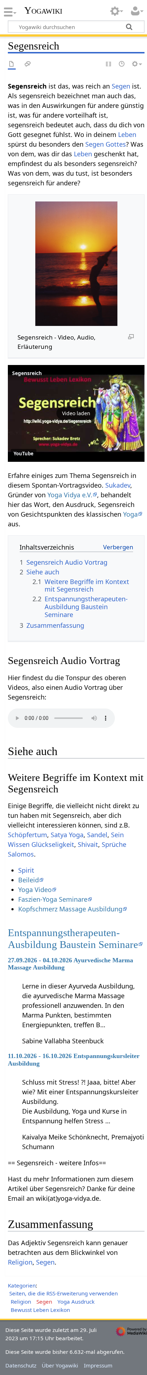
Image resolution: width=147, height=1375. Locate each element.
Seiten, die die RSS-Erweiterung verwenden (63, 1293)
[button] (76, 413)
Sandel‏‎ (97, 834)
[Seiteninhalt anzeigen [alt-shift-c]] (12, 64)
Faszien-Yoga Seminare (52, 899)
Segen (121, 86)
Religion (20, 1262)
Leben (127, 134)
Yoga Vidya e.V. (69, 494)
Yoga (130, 514)
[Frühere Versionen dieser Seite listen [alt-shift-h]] (122, 64)
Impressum (98, 1365)
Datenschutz (20, 1365)
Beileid (28, 880)
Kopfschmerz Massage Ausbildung (70, 909)
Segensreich (27, 373)
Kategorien (22, 1285)
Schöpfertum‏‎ (27, 834)
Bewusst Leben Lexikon (40, 1309)
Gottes (116, 144)
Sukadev (117, 485)
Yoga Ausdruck (76, 1301)
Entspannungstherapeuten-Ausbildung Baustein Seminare (73, 938)
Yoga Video (35, 889)
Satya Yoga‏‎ (67, 834)
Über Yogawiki (60, 1365)
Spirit (26, 870)
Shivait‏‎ (88, 844)
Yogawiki (43, 10)
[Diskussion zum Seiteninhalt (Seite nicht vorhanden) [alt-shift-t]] (28, 64)
